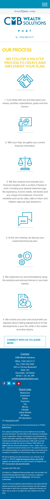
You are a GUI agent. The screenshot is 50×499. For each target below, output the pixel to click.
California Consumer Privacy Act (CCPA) (29, 459)
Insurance (25, 401)
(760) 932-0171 (26, 37)
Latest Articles (25, 412)
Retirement (25, 392)
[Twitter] (19, 30)
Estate (25, 398)
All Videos (25, 415)
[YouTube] (27, 30)
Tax (25, 404)
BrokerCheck (6, 427)
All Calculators (25, 417)
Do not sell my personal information (17, 463)
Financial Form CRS (12, 420)
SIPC (28, 477)
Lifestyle (25, 409)
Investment (25, 395)
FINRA (24, 477)
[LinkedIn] (23, 30)
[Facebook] (30, 30)
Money (25, 406)
